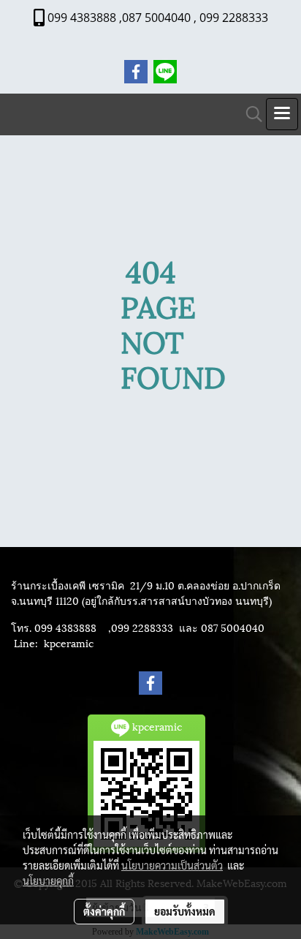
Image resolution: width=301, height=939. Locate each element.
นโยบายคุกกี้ (48, 880)
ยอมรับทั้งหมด (185, 911)
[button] (249, 114)
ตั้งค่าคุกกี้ (104, 911)
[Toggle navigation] (282, 114)
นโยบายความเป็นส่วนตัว (172, 865)
